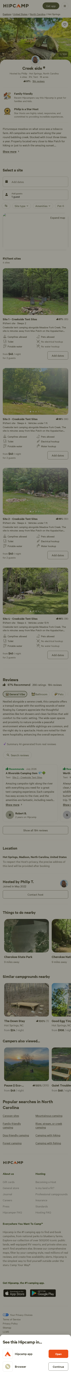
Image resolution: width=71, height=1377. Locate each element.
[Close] (35, 688)
